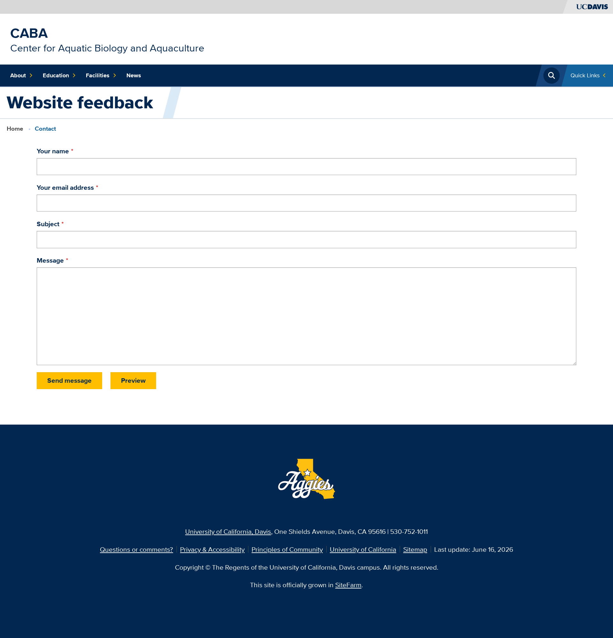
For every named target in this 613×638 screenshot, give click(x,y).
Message (50, 260)
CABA (29, 33)
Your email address (65, 187)
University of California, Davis (228, 531)
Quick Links (585, 75)
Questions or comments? (136, 549)
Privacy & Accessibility (212, 549)
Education (56, 75)
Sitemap (415, 549)
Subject (48, 224)
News (133, 75)
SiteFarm (348, 585)
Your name (53, 151)
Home (15, 128)
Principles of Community (287, 549)
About (18, 75)
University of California (363, 549)
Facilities (98, 75)
